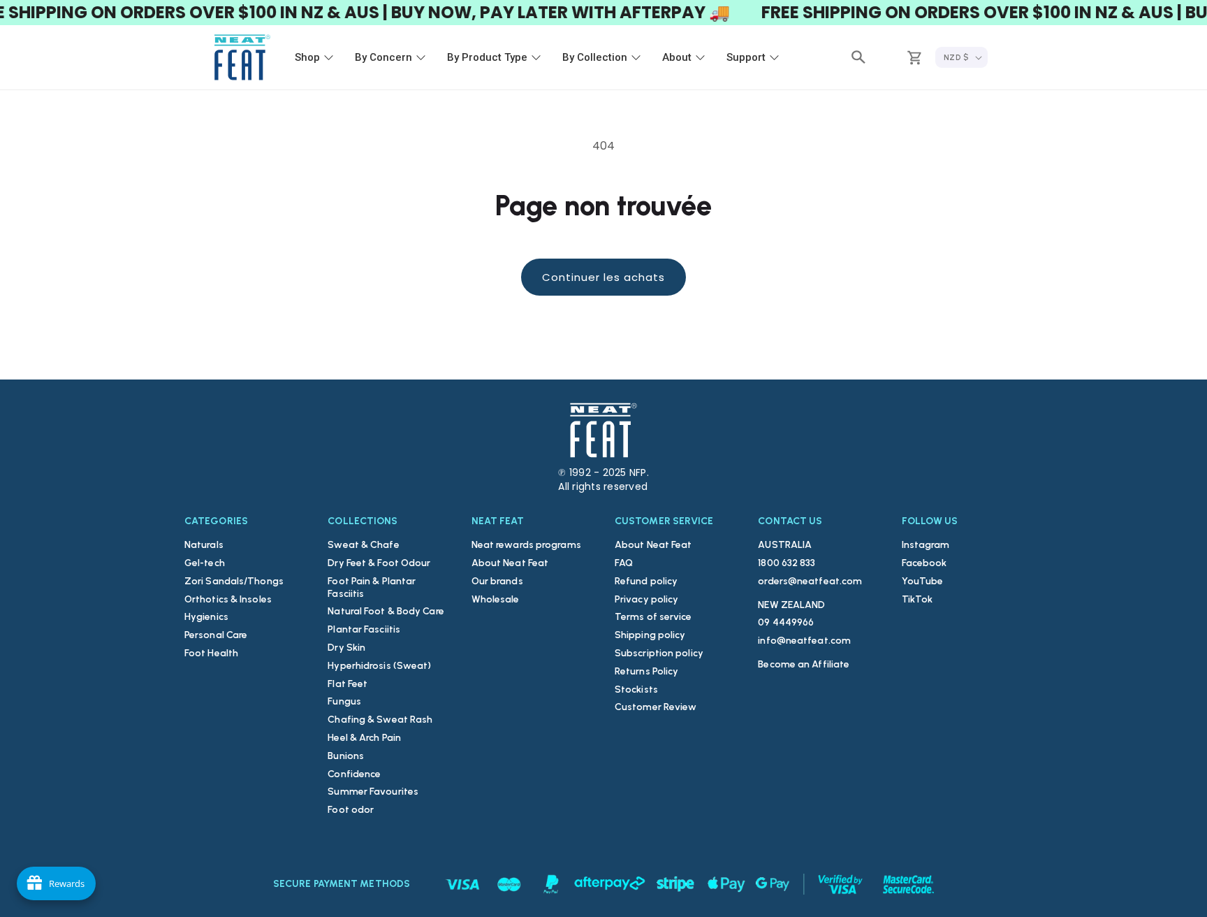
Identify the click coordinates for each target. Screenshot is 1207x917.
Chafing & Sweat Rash (380, 719)
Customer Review (656, 707)
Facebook (924, 563)
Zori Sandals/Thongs (234, 581)
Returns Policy (646, 671)
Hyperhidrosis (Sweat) (379, 666)
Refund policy (646, 581)
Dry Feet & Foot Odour (379, 563)
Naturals (204, 545)
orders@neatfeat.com (810, 581)
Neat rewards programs (526, 545)
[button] (858, 57)
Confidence (354, 774)
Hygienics (206, 617)
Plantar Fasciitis (364, 629)
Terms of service (653, 617)
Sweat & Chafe (363, 545)
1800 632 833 (786, 563)
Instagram (926, 545)
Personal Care (215, 635)
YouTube (923, 581)
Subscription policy (659, 653)
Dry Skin (346, 648)
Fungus (344, 701)
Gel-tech (204, 563)
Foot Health (211, 653)
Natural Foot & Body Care (386, 611)
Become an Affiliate (803, 664)
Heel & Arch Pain (364, 738)
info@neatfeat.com (804, 641)
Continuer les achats (603, 277)
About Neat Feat (510, 563)
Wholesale (495, 599)
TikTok (917, 599)
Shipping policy (650, 635)
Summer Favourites (373, 791)
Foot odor (351, 810)
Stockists (636, 689)
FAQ (624, 563)
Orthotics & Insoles (228, 599)
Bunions (346, 756)
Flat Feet (347, 684)
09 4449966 (786, 622)
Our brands (497, 581)
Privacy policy (646, 599)
